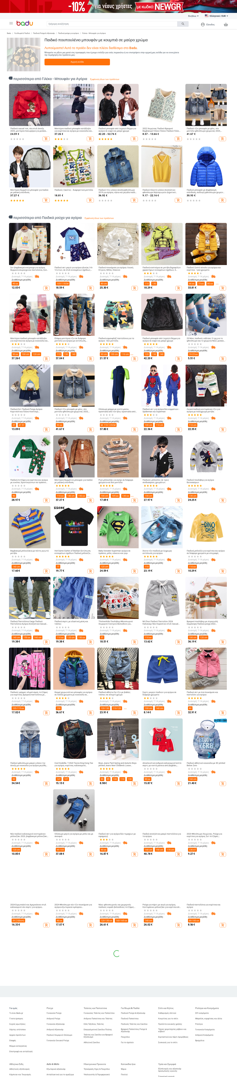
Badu (9, 33)
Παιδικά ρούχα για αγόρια (68, 33)
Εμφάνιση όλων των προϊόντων (104, 79)
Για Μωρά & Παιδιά (22, 33)
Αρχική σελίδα (77, 62)
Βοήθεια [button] (192, 16)
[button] (11, 23)
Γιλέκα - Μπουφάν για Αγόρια (94, 33)
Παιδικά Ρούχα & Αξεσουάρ (44, 33)
